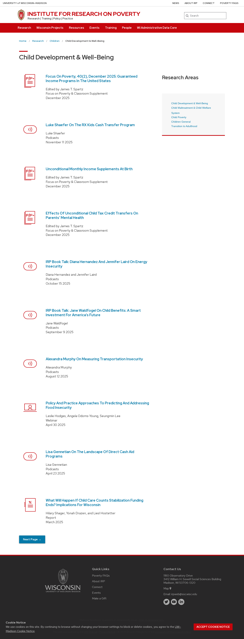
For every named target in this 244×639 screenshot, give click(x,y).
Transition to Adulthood (184, 126)
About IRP (191, 3)
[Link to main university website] (63, 593)
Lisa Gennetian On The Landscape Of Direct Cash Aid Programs (90, 454)
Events (94, 28)
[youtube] (174, 602)
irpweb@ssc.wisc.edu (184, 594)
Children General (181, 121)
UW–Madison (25, 3)
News (175, 3)
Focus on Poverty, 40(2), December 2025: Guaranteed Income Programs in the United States (91, 78)
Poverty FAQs (229, 3)
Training (111, 28)
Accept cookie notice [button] (213, 627)
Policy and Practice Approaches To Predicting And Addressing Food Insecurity (97, 405)
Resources (76, 28)
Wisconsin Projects (49, 28)
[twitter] (166, 602)
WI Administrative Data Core (157, 28)
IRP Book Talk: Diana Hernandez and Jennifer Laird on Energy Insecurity (96, 264)
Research (24, 28)
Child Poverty (178, 117)
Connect (209, 3)
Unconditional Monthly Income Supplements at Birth (89, 169)
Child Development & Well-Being (189, 103)
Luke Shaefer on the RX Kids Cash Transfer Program (90, 125)
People (127, 28)
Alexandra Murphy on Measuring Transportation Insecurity (94, 359)
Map (166, 588)
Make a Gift (99, 598)
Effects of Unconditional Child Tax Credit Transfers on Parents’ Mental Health (92, 215)
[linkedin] (181, 602)
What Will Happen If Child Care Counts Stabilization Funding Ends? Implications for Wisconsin (94, 502)
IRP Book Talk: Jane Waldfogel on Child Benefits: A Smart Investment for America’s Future (93, 312)
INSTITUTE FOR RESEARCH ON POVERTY (83, 14)
